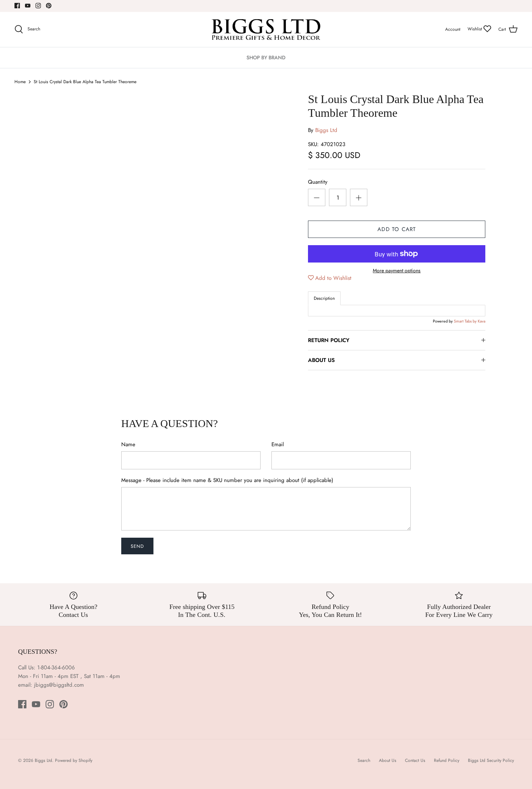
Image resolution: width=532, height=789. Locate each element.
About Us (387, 760)
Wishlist (476, 29)
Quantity (318, 182)
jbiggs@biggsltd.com (59, 685)
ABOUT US (321, 360)
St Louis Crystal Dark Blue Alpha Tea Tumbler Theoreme (85, 81)
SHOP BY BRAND (266, 57)
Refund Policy (446, 760)
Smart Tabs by (466, 321)
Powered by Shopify (73, 760)
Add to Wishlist (333, 278)
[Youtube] (27, 5)
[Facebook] (17, 5)
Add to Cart (396, 229)
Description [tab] (324, 298)
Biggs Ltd (326, 130)
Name (128, 444)
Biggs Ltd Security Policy (491, 760)
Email (277, 444)
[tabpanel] (396, 310)
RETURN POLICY (328, 340)
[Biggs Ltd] (266, 29)
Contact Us (415, 760)
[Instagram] (38, 5)
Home (20, 81)
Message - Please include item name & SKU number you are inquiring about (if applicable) (227, 480)
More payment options (397, 271)
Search (364, 760)
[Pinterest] (48, 5)
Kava (481, 321)
